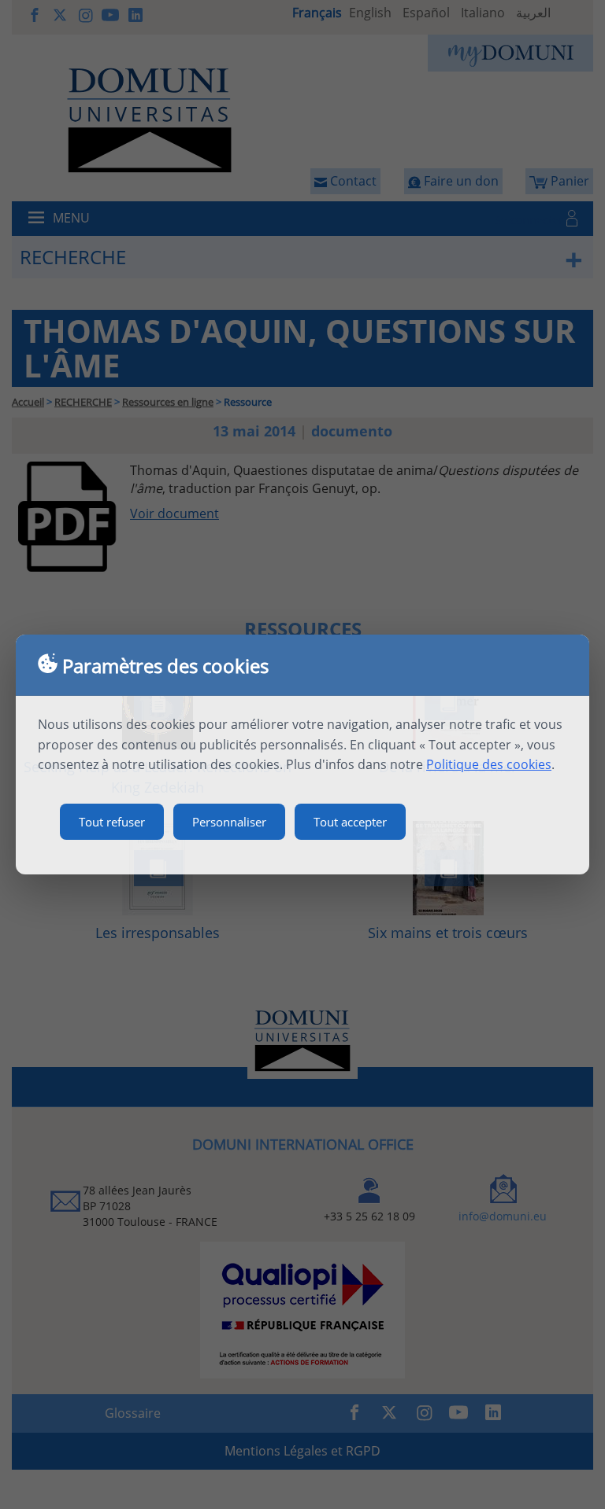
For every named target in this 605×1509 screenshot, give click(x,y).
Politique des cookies (488, 764)
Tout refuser (112, 822)
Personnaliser (229, 822)
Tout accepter (350, 822)
